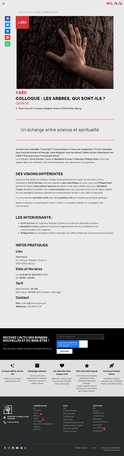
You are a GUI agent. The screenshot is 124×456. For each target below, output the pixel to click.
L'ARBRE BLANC (40, 406)
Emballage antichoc (37, 371)
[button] (3, 3)
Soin (65, 406)
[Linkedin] (13, 448)
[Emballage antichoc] (37, 365)
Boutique (97, 406)
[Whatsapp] (25, 448)
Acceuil (21, 12)
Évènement (29, 12)
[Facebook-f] (5, 448)
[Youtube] (17, 448)
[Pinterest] (21, 448)
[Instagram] (9, 448)
